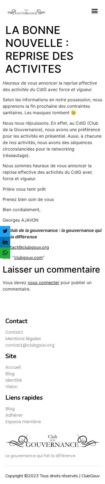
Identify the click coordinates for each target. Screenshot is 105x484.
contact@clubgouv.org (26, 247)
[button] (95, 11)
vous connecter (43, 282)
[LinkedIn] (5, 242)
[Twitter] (5, 231)
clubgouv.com (28, 257)
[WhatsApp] (5, 253)
